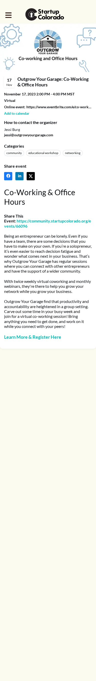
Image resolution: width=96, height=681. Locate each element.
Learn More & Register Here (32, 337)
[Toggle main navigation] (8, 14)
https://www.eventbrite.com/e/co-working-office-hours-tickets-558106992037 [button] (59, 107)
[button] (16, 113)
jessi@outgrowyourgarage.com (28, 135)
